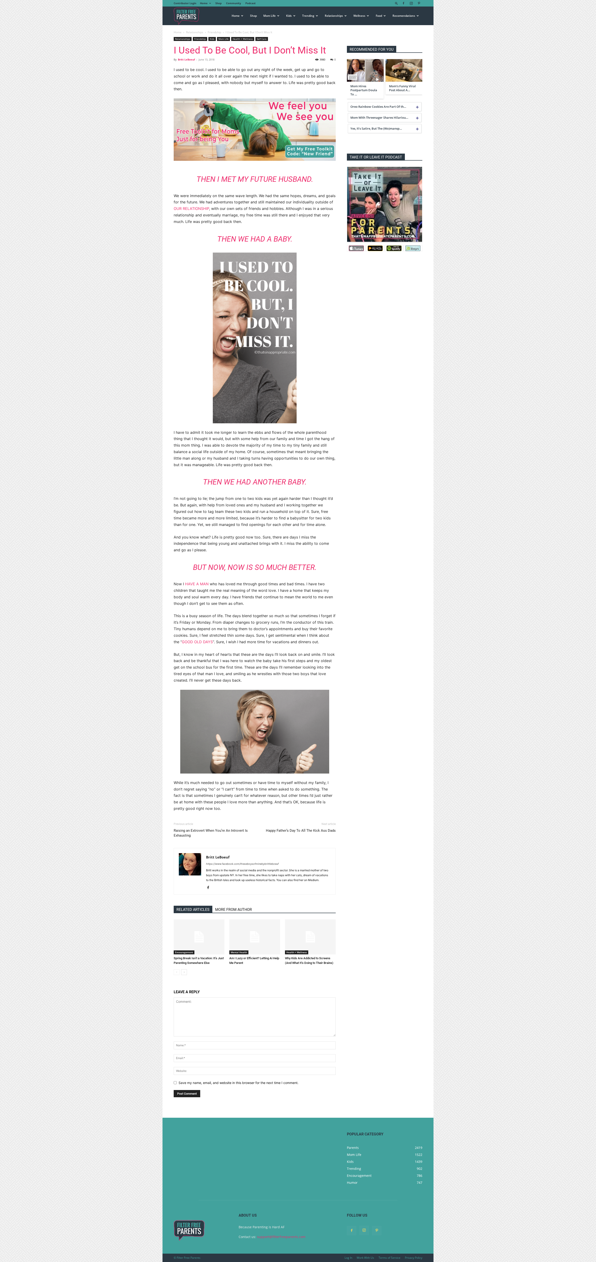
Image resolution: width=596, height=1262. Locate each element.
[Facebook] (403, 3)
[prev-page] (176, 972)
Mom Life (269, 16)
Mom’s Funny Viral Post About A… (402, 88)
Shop (218, 3)
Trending (308, 16)
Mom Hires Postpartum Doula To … (363, 90)
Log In (348, 1258)
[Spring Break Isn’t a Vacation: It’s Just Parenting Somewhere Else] (199, 936)
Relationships (334, 16)
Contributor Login (185, 3)
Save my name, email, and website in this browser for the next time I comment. (238, 1083)
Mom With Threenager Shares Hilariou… (379, 117)
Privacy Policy (413, 1258)
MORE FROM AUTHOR (233, 909)
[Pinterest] (418, 3)
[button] (396, 3)
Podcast (250, 3)
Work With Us (365, 1258)
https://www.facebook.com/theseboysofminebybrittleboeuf (242, 863)
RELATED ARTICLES (193, 909)
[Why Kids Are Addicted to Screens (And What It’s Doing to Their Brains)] (310, 936)
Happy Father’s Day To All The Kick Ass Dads (301, 830)
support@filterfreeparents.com (281, 1237)
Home (204, 3)
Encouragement (184, 952)
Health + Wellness (243, 38)
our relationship (191, 208)
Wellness (359, 16)
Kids (289, 16)
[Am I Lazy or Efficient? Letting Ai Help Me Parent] (254, 936)
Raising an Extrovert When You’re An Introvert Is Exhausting (211, 833)
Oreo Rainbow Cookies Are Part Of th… (378, 106)
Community (233, 3)
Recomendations (404, 16)
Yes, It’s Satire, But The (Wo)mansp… (376, 128)
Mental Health (239, 952)
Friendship (214, 32)
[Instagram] (411, 3)
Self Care (262, 38)
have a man (197, 584)
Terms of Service (389, 1258)
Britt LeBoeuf (186, 59)
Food (379, 16)
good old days (197, 641)
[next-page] (184, 972)
